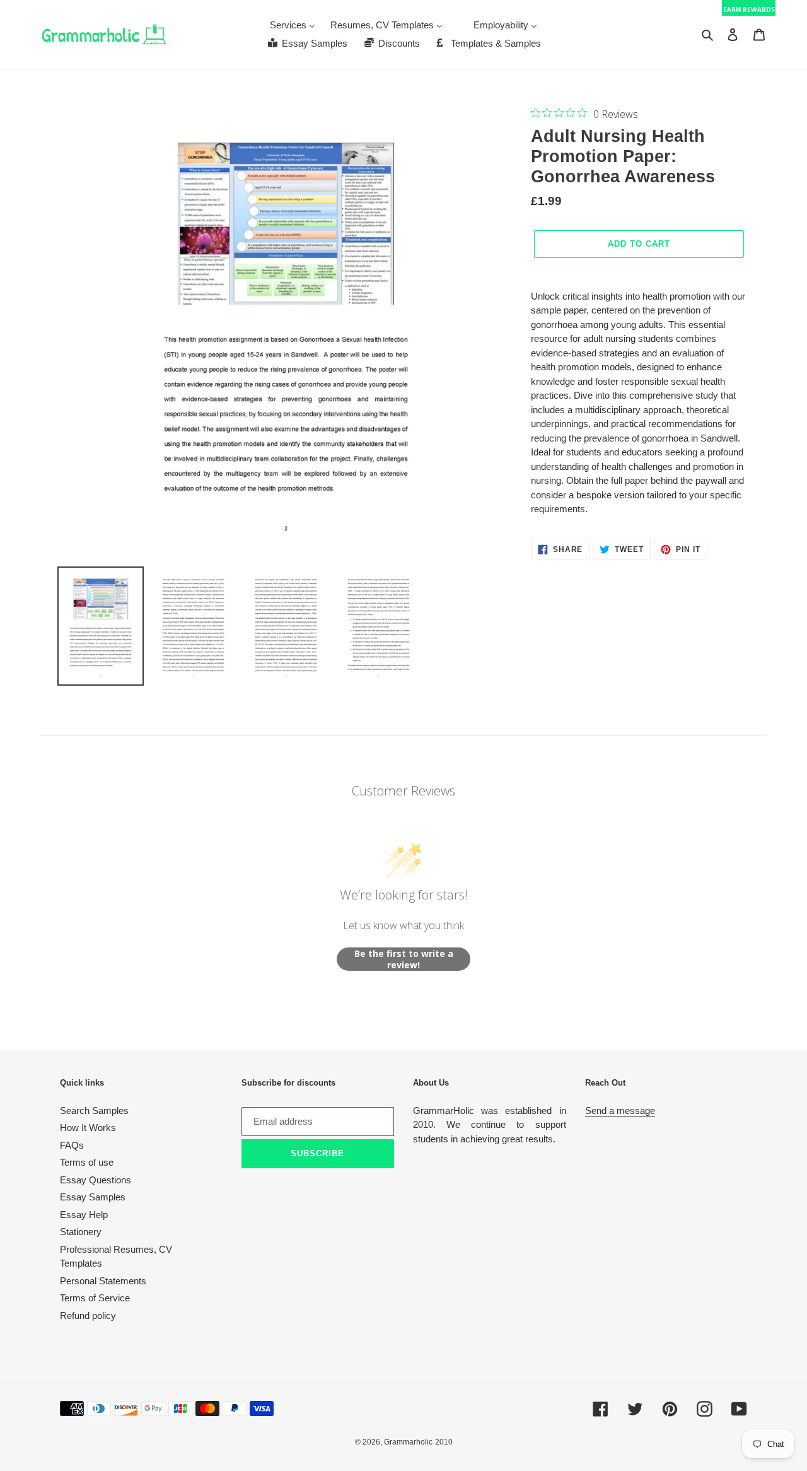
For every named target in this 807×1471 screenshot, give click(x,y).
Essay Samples (92, 1197)
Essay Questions (95, 1180)
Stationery (81, 1231)
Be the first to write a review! (403, 959)
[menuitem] (292, 25)
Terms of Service (95, 1297)
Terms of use (86, 1162)
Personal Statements (103, 1280)
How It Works (88, 1127)
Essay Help (84, 1214)
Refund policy (88, 1315)
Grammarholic (408, 1442)
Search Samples (94, 1110)
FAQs (72, 1145)
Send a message (620, 1110)
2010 (444, 1442)
